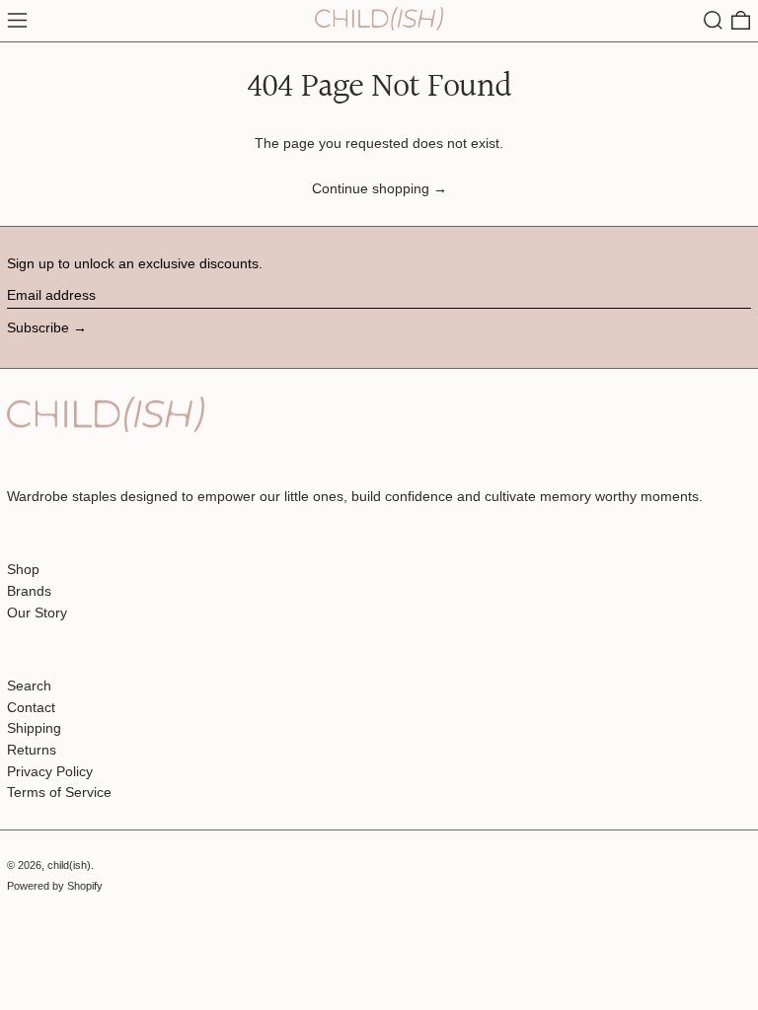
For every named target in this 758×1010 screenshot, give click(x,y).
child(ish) (69, 865)
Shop (23, 569)
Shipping (34, 728)
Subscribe (38, 327)
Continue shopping (370, 188)
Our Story (37, 612)
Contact (31, 707)
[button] (713, 20)
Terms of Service (59, 792)
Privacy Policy (50, 771)
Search (29, 685)
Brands (29, 591)
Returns (31, 750)
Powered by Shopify (55, 886)
